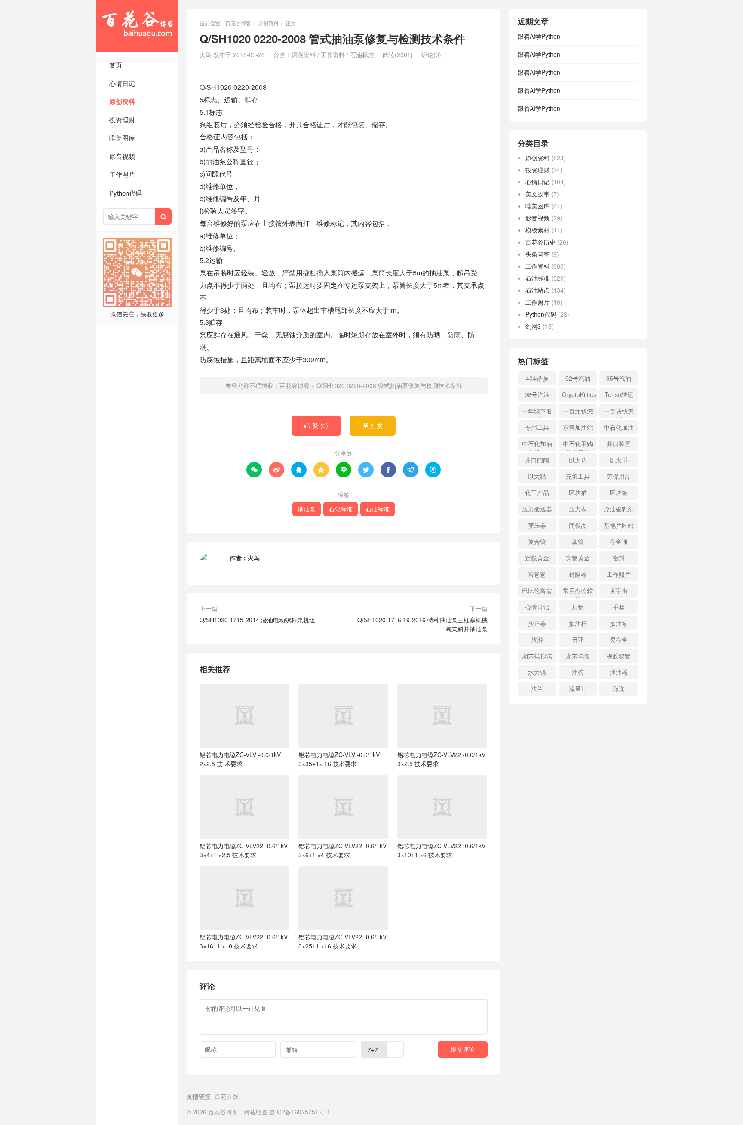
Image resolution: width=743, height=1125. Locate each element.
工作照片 (122, 174)
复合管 (537, 541)
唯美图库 (122, 137)
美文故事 (537, 194)
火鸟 (254, 557)
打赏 (372, 425)
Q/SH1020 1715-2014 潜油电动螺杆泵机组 (257, 619)
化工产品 (537, 492)
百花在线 (227, 1096)
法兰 (537, 688)
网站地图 (255, 1111)
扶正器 (537, 623)
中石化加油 (619, 427)
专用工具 (537, 427)
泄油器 (619, 672)
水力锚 (537, 672)
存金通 (619, 541)
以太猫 (537, 476)
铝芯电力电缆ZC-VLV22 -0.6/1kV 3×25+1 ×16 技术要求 (342, 941)
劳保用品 (619, 476)
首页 (115, 64)
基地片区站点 (619, 526)
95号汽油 (618, 378)
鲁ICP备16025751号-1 (299, 1111)
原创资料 (122, 101)
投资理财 (122, 119)
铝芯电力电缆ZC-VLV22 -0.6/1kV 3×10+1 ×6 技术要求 (441, 850)
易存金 (619, 639)
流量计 (578, 688)
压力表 (578, 508)
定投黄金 (537, 557)
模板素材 (537, 230)
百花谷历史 (540, 242)
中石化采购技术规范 (578, 445)
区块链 (619, 492)
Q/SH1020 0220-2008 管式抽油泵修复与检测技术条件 (389, 385)
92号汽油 (577, 378)
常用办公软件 (578, 592)
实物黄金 (578, 557)
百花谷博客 (137, 26)
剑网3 (533, 326)
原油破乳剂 (619, 508)
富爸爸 (537, 574)
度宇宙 (619, 590)
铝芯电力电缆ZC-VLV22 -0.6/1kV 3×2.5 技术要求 (441, 759)
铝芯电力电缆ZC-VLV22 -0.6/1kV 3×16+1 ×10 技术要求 (244, 941)
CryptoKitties (579, 394)
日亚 (578, 639)
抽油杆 (578, 623)
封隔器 (578, 574)
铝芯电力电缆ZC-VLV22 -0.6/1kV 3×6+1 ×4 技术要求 (342, 850)
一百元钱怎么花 (578, 412)
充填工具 (578, 476)
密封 (619, 557)
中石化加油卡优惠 (537, 445)
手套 (619, 606)
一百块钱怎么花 (619, 412)
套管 (578, 541)
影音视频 (122, 156)
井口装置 (619, 443)
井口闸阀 (537, 460)
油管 (578, 672)
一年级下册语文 (537, 412)
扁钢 (578, 606)
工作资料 (333, 54)
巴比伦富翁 (537, 590)
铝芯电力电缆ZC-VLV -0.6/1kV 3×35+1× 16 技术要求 (339, 759)
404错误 (537, 378)
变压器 (537, 525)
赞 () (316, 425)
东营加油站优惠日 (578, 428)
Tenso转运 (619, 394)
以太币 (619, 460)
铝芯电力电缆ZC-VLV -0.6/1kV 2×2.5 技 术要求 (240, 759)
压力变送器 (537, 508)
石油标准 (362, 54)
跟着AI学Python (539, 36)
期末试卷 (578, 655)
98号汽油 (537, 394)
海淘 (619, 688)
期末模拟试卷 (537, 657)
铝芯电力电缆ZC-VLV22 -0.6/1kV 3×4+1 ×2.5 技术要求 (244, 850)
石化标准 (341, 508)
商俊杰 (578, 525)
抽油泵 (307, 508)
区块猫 (578, 492)
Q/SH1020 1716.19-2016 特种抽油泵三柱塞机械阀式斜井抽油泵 (422, 624)
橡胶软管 (619, 655)
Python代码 (125, 192)
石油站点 (537, 290)
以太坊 (578, 460)
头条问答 (537, 254)
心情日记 (122, 83)
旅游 (537, 639)
